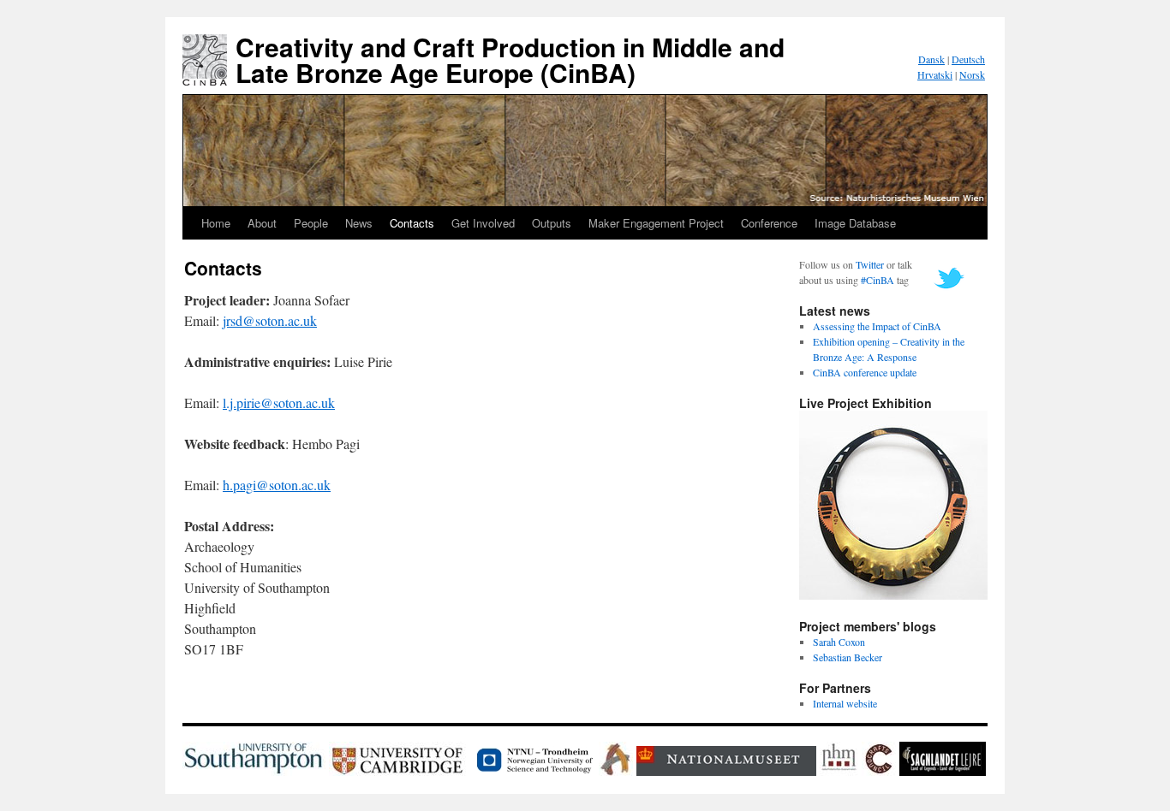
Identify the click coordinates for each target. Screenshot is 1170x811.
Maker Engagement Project (656, 223)
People (311, 223)
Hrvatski (934, 74)
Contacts (412, 223)
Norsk (972, 74)
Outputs (551, 223)
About (262, 223)
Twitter (870, 264)
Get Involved (483, 223)
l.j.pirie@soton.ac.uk (279, 402)
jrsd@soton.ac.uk (270, 320)
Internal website (845, 703)
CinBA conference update (864, 372)
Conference (769, 223)
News (359, 223)
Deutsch (968, 59)
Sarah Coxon (839, 641)
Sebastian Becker (847, 657)
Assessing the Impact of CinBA (877, 326)
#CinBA (877, 280)
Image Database (855, 223)
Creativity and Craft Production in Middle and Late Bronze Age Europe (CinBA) (510, 59)
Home (215, 223)
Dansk (931, 59)
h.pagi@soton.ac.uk (277, 485)
